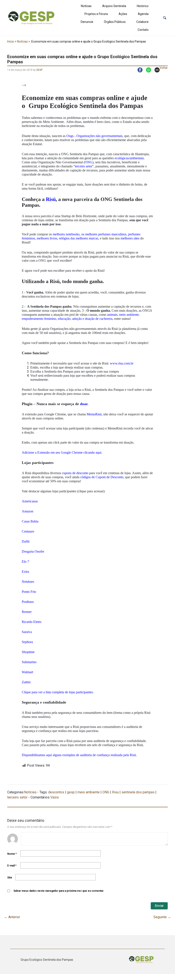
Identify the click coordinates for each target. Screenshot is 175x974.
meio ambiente (88, 792)
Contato (143, 29)
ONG (105, 792)
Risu (115, 792)
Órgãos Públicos (115, 22)
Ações (123, 14)
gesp (71, 792)
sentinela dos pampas (138, 792)
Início (10, 41)
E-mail (11, 865)
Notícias (86, 6)
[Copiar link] (155, 69)
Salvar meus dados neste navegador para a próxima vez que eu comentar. (58, 890)
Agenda (143, 14)
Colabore (142, 22)
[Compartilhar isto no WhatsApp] (147, 69)
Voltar (164, 67)
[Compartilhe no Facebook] (138, 69)
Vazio (54, 797)
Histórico (143, 6)
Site (9, 877)
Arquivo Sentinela (114, 6)
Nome (12, 853)
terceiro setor (17, 797)
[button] (165, 18)
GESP (39, 69)
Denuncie (87, 22)
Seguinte (162, 917)
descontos (56, 792)
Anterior (12, 917)
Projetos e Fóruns (96, 14)
